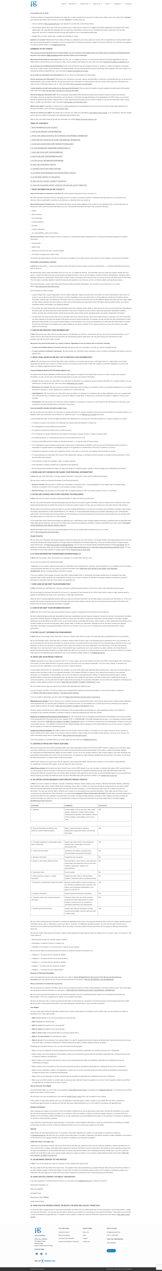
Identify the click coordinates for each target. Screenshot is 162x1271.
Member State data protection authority (46, 693)
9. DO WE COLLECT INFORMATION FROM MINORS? (47, 160)
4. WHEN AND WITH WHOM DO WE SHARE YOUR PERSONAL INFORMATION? (55, 140)
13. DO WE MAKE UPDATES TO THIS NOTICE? (45, 177)
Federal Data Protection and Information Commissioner (82, 697)
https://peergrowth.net (52, 24)
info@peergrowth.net (58, 45)
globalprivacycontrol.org (109, 775)
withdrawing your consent (75, 383)
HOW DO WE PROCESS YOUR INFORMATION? (99, 979)
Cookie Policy (118, 1269)
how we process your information (81, 84)
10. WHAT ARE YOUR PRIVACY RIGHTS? (43, 164)
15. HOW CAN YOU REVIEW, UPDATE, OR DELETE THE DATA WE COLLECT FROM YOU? (58, 185)
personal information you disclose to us (116, 62)
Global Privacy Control (74, 1096)
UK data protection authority (70, 693)
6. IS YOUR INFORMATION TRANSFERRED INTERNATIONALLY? (50, 148)
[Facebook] (41, 1254)
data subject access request (98, 113)
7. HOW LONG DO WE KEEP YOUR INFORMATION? (46, 152)
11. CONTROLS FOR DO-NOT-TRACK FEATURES (45, 169)
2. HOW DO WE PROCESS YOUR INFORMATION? (46, 131)
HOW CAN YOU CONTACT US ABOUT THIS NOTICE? (79, 682)
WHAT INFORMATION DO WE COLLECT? (87, 977)
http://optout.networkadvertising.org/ (77, 547)
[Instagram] (46, 1254)
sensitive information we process (77, 71)
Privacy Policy (109, 1269)
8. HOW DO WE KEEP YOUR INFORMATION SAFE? (46, 156)
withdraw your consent (89, 414)
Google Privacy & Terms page (80, 550)
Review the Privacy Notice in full (86, 119)
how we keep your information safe (75, 102)
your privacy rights (62, 108)
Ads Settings (120, 545)
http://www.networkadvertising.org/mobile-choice (108, 547)
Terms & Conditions (127, 1269)
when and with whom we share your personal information (60, 90)
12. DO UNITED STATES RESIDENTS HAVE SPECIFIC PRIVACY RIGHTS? (53, 173)
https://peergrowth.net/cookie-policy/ (47, 286)
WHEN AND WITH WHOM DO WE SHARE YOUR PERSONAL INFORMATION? (90, 990)
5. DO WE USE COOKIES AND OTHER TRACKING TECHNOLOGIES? (51, 144)
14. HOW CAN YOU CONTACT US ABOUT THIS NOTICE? (48, 181)
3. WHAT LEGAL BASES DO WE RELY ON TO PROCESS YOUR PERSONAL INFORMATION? (59, 136)
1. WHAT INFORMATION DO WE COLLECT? (44, 127)
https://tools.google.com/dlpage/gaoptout (60, 545)
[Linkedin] (37, 1254)
